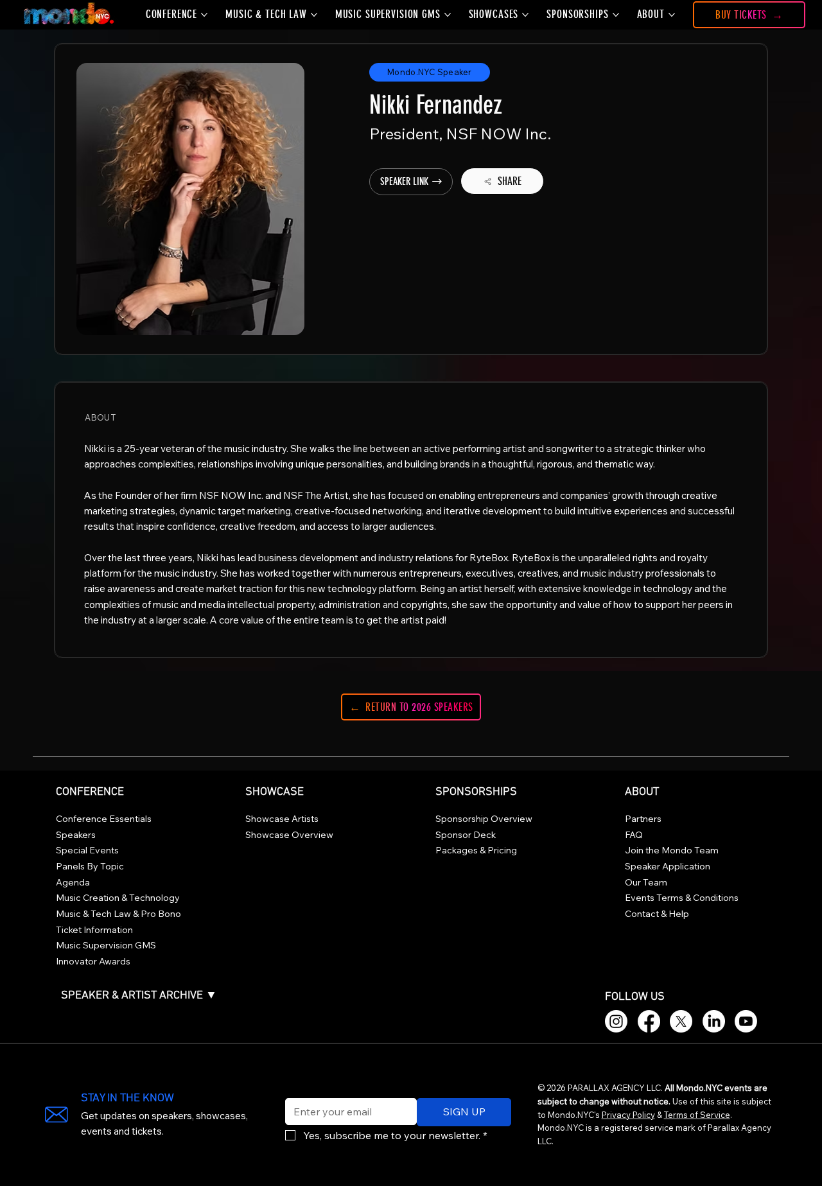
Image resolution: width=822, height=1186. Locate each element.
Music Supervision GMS (106, 945)
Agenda (73, 882)
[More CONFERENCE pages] (204, 15)
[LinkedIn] (714, 1021)
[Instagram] (616, 1021)
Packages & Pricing (476, 850)
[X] (681, 1021)
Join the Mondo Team (672, 850)
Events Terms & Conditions (682, 897)
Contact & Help (657, 914)
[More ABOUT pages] (672, 15)
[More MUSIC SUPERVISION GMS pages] (447, 15)
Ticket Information (94, 930)
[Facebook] (649, 1021)
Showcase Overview (289, 835)
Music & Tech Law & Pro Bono (118, 914)
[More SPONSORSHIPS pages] (616, 15)
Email (294, 1089)
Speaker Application (667, 866)
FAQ (634, 835)
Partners (643, 818)
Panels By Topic (90, 866)
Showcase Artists (282, 818)
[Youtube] (746, 1021)
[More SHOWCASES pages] (525, 15)
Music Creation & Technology (118, 897)
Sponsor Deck (465, 835)
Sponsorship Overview (483, 818)
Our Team (646, 882)
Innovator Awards (93, 961)
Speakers (76, 835)
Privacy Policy (628, 1115)
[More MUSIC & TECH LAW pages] (314, 15)
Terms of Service (697, 1115)
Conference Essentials (104, 818)
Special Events (87, 850)
